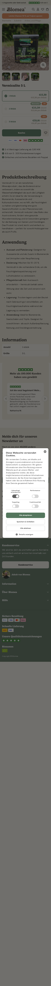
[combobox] (45, 451)
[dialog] (26, 493)
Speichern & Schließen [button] (25, 522)
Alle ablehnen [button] (25, 528)
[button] (25, 535)
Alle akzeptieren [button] (25, 515)
